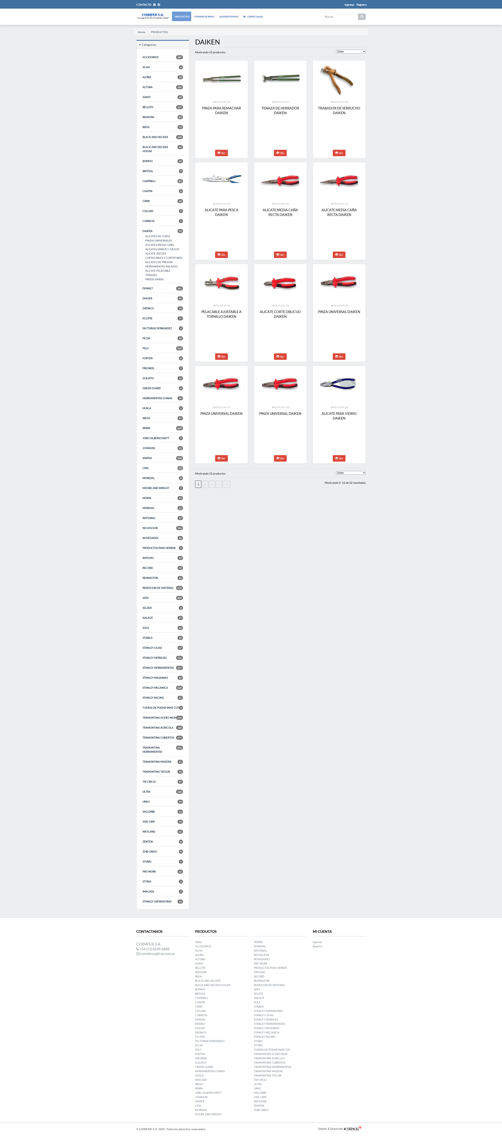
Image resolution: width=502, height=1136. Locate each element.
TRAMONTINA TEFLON (162, 771)
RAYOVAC (162, 557)
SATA (162, 597)
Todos (198, 942)
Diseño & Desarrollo (330, 1128)
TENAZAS (151, 275)
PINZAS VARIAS (154, 279)
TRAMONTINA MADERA (162, 761)
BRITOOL (162, 171)
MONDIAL (162, 478)
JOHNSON (162, 448)
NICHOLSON (162, 528)
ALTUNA (162, 87)
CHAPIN (162, 191)
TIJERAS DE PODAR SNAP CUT (162, 707)
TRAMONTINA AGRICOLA (162, 727)
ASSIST (162, 97)
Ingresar (317, 942)
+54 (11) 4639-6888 (154, 949)
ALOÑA (162, 77)
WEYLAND (162, 831)
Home (141, 32)
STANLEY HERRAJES (162, 657)
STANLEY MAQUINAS (162, 677)
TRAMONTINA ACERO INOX (162, 717)
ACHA (162, 67)
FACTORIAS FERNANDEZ (162, 328)
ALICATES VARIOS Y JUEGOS (162, 249)
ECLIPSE (162, 318)
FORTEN (162, 358)
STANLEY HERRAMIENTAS (162, 667)
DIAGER (162, 298)
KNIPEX (162, 458)
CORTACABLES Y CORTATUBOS (163, 257)
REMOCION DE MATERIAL (162, 587)
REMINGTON (162, 577)
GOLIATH (162, 378)
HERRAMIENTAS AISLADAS (161, 266)
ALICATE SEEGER (155, 253)
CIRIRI (162, 201)
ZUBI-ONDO (162, 851)
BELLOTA (162, 107)
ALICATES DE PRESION (159, 262)
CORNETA (162, 221)
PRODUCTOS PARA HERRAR (162, 548)
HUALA (162, 408)
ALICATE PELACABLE (158, 270)
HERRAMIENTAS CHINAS (162, 398)
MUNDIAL (162, 508)
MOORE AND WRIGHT (162, 488)
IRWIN (162, 428)
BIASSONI (162, 117)
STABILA (162, 637)
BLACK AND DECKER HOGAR (162, 149)
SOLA (162, 627)
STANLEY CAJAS (162, 647)
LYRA (162, 468)
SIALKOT (162, 617)
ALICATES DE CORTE (157, 236)
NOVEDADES (162, 538)
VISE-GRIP (162, 821)
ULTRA (162, 791)
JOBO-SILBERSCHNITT (162, 438)
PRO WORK (162, 871)
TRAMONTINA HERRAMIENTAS (162, 749)
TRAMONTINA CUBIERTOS (162, 737)
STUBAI (162, 861)
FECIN (162, 338)
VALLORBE (162, 811)
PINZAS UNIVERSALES (158, 240)
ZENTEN (162, 841)
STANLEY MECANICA (162, 687)
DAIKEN (162, 231)
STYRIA (162, 881)
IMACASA (162, 891)
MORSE (162, 498)
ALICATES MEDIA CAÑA (159, 244)
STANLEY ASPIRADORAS (162, 901)
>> (226, 484)
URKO (162, 801)
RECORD (162, 567)
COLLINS (162, 211)
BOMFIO (162, 161)
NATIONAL (162, 518)
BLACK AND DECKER (162, 137)
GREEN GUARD (162, 388)
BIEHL (162, 127)
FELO (162, 348)
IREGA (162, 418)
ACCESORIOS (162, 57)
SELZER (162, 607)
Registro (361, 4)
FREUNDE (162, 368)
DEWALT (162, 288)
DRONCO (162, 308)
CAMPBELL (162, 181)
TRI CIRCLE (162, 781)
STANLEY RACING (162, 697)
